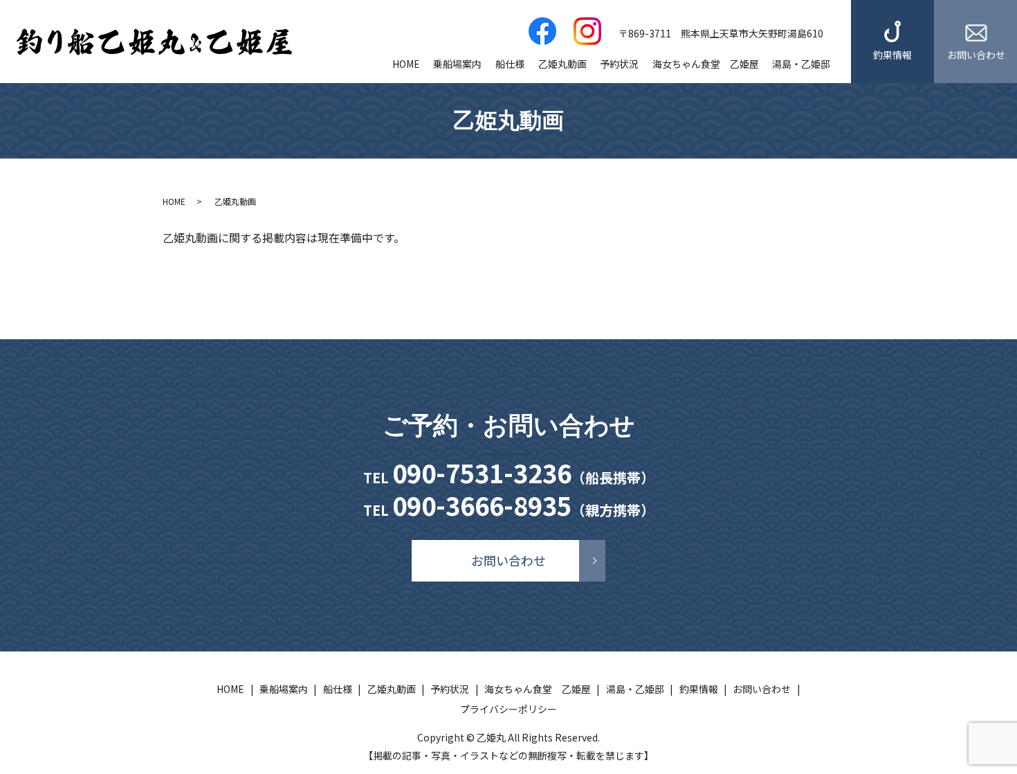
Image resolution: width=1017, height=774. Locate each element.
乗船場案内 (457, 64)
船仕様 (509, 64)
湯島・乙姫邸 (801, 64)
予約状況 (619, 64)
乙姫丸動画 (562, 64)
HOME (406, 64)
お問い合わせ (976, 55)
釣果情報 (892, 55)
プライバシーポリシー (508, 709)
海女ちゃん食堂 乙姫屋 (705, 64)
